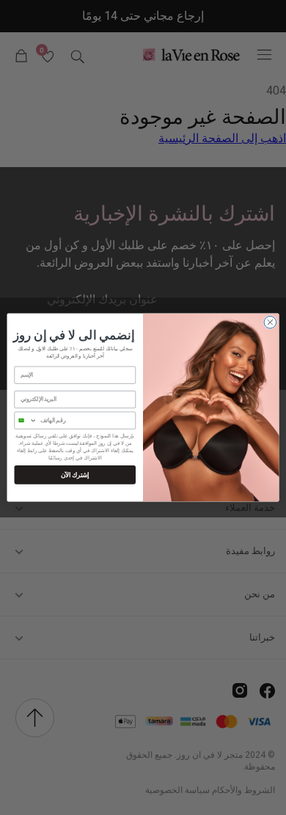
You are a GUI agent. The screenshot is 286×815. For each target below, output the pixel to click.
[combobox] (26, 420)
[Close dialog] (270, 322)
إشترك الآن (75, 474)
